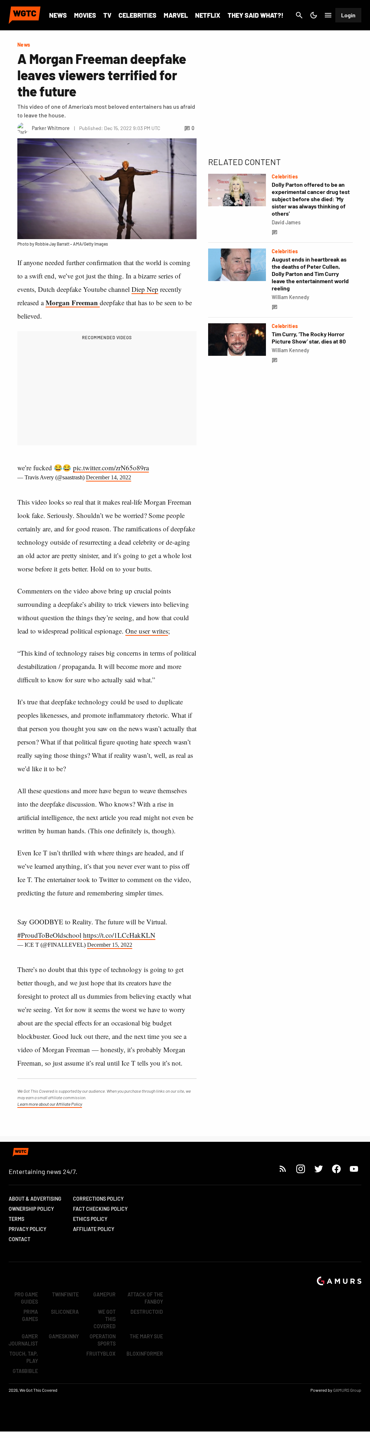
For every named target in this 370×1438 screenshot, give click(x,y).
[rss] (283, 1168)
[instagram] (300, 1168)
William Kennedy (290, 297)
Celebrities (137, 15)
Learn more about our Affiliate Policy (49, 1103)
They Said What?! (255, 15)
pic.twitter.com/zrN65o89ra (111, 467)
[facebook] (336, 1168)
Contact (19, 1239)
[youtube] (354, 1168)
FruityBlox (101, 1354)
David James (286, 222)
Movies (85, 15)
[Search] (299, 15)
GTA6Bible (25, 1371)
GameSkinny (64, 1336)
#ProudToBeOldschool (49, 935)
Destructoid (146, 1312)
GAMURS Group (347, 1389)
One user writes (146, 630)
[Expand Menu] (328, 15)
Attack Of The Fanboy (145, 1298)
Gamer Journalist (23, 1340)
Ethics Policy (90, 1219)
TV (107, 15)
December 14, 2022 (108, 477)
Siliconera (65, 1312)
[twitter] (318, 1168)
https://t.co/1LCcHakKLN (119, 935)
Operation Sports (103, 1340)
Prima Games (30, 1315)
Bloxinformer (144, 1354)
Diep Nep (145, 289)
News (58, 15)
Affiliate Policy (93, 1229)
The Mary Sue (146, 1336)
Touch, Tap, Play (23, 1357)
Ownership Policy (31, 1209)
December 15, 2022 (109, 945)
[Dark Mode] (313, 15)
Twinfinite (65, 1294)
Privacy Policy (27, 1229)
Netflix (207, 15)
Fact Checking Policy (100, 1209)
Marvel (176, 15)
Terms (16, 1219)
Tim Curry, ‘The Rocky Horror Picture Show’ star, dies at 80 (309, 338)
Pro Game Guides (26, 1298)
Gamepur (104, 1294)
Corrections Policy (98, 1199)
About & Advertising (35, 1199)
